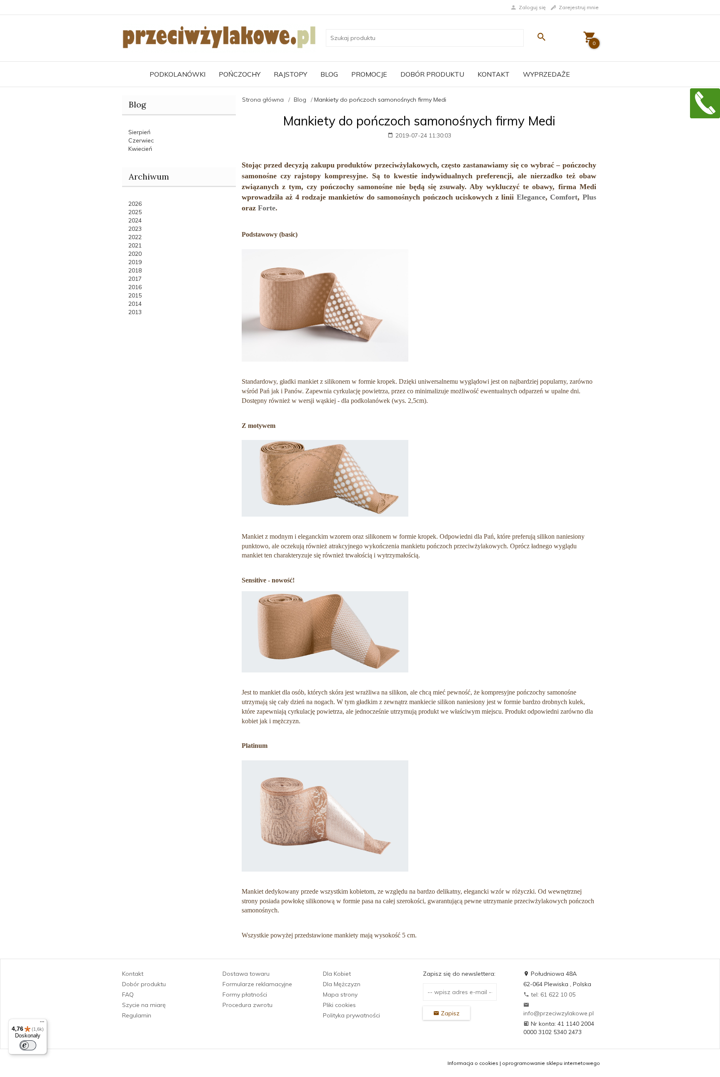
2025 (135, 212)
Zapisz (449, 1013)
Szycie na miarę (144, 1005)
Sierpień (139, 132)
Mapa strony (340, 994)
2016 (135, 287)
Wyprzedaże (546, 74)
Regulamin (136, 1015)
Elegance (531, 197)
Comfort (564, 197)
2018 (135, 270)
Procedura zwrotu (247, 1005)
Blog (329, 74)
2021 (135, 245)
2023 (135, 228)
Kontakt (494, 74)
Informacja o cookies (473, 1063)
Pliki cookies (339, 1005)
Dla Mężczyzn (341, 984)
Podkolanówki (177, 74)
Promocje (369, 74)
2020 (135, 253)
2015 (135, 295)
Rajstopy (290, 74)
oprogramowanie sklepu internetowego (551, 1063)
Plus (589, 197)
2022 (135, 237)
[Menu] (42, 1024)
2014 (135, 303)
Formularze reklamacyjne (257, 984)
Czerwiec (141, 140)
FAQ (128, 994)
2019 (135, 262)
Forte (266, 208)
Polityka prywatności (351, 1015)
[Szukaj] (541, 37)
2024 (135, 220)
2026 (135, 203)
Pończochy (239, 74)
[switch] (28, 1045)
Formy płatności (244, 994)
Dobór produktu (432, 74)
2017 (135, 278)
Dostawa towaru (246, 973)
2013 (135, 312)
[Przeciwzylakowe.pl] (219, 37)
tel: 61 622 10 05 (552, 994)
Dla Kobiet (337, 973)
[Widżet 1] (705, 103)
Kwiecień (140, 148)
